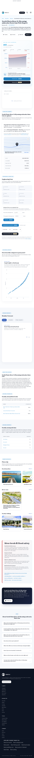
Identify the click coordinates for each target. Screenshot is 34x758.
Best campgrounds (18, 742)
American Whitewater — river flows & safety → (13, 578)
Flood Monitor (4, 723)
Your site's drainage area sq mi (13, 212)
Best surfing (13, 749)
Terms (3, 734)
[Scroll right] (31, 477)
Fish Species (4, 721)
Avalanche (3, 694)
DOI (31, 755)
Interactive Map (4, 718)
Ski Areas (3, 700)
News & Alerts (4, 719)
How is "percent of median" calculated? (12, 650)
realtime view (24, 133)
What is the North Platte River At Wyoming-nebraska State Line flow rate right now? (17, 623)
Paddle (3, 702)
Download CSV (16, 82)
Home (3, 18)
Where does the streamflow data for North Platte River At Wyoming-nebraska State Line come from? (16, 635)
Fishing (3, 704)
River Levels (4, 693)
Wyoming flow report (24, 134)
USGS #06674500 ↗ (11, 25)
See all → (30, 468)
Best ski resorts (8, 742)
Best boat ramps (26, 745)
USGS (23, 755)
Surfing (3, 712)
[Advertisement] (17, 6)
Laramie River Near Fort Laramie (9, 410)
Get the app (8, 600)
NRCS (27, 755)
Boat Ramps (4, 707)
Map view (20, 34)
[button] (18, 473)
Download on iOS (7, 681)
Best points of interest (20, 747)
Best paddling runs (9, 747)
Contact (3, 737)
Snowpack (3, 688)
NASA (30, 755)
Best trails (6, 749)
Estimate (8, 219)
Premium (3, 732)
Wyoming (11, 18)
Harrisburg (5, 439)
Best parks (6, 745)
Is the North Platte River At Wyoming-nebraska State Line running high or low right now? (16, 629)
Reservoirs (4, 691)
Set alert (13, 34)
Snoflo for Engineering (28, 238)
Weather (3, 724)
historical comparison (7, 134)
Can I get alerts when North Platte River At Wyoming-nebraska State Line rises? (15, 661)
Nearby (27, 34)
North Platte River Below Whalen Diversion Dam (11, 413)
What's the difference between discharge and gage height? (17, 645)
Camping (3, 705)
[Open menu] (30, 12)
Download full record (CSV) (10, 225)
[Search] (27, 12)
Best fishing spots (15, 745)
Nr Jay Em (5, 442)
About (3, 730)
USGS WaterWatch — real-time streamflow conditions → (15, 576)
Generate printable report (9, 233)
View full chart (16, 78)
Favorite (5, 34)
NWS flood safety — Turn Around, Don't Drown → (13, 580)
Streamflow (7, 18)
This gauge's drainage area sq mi (14, 216)
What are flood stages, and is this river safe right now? (16, 655)
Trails (3, 710)
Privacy (3, 735)
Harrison (4, 447)
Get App (22, 12)
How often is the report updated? (11, 640)
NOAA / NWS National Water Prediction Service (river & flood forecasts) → (16, 574)
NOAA (25, 755)
